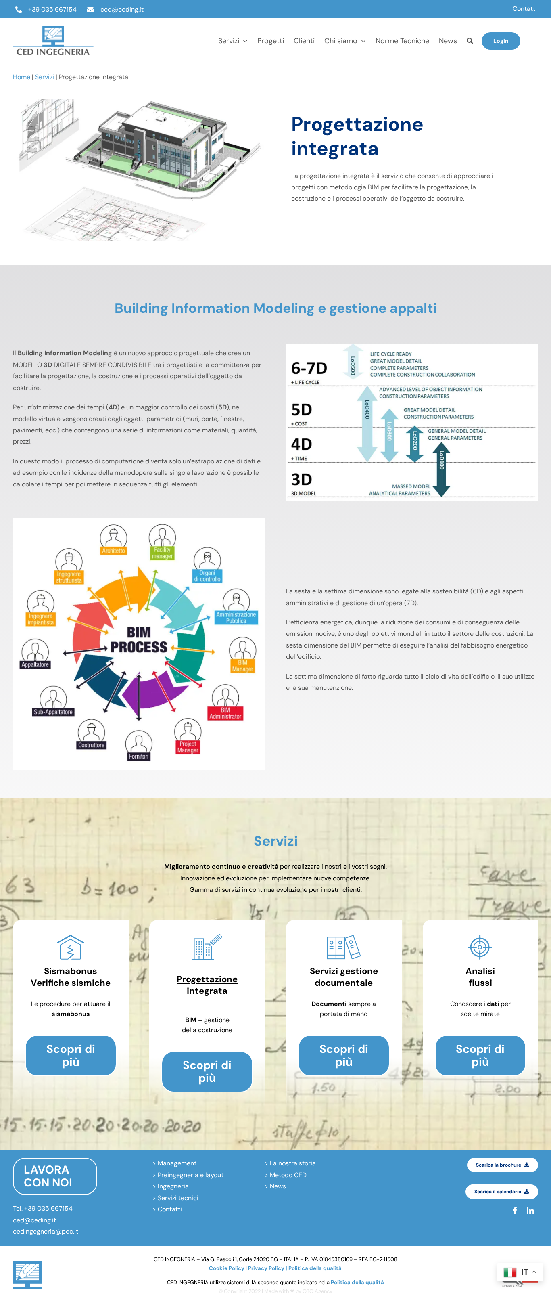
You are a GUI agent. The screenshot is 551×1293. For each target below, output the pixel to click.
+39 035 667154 (52, 9)
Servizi (44, 77)
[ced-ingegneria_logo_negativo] (53, 29)
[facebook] (535, 33)
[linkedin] (535, 48)
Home (21, 77)
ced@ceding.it (122, 9)
